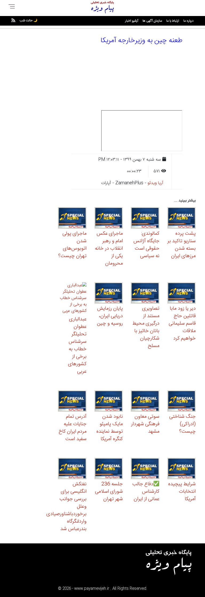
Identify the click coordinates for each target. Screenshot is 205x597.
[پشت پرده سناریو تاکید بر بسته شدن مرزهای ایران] (181, 218)
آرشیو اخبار (131, 20)
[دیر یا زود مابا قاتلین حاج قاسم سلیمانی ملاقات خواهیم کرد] (181, 293)
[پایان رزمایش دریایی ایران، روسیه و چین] (108, 293)
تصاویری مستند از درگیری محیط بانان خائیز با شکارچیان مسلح (145, 327)
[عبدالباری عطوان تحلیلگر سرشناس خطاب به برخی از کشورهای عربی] (72, 299)
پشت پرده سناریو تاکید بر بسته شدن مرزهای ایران (181, 245)
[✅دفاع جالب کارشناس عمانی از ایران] (145, 469)
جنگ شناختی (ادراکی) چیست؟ (182, 424)
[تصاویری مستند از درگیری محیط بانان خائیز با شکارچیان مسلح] (145, 293)
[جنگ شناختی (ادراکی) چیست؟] (181, 401)
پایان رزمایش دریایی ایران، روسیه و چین (110, 316)
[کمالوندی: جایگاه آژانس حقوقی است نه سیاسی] (145, 218)
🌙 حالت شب (28, 20)
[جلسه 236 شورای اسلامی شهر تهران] (108, 469)
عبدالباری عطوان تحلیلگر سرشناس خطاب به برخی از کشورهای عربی (77, 345)
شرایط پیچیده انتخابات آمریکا (182, 491)
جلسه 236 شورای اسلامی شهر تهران (109, 491)
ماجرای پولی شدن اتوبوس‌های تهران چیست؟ (72, 245)
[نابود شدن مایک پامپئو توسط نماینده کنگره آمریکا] (108, 401)
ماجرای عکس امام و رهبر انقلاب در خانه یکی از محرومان (109, 249)
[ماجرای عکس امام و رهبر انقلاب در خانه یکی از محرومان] (108, 218)
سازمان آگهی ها (152, 20)
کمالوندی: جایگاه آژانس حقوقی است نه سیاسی (146, 245)
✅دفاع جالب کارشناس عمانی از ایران (145, 491)
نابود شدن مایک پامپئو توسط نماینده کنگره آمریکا (109, 428)
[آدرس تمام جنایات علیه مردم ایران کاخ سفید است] (72, 401)
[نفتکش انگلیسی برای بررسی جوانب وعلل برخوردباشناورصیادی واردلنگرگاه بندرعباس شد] (72, 469)
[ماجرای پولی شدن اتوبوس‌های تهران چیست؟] (72, 218)
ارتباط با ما (172, 20)
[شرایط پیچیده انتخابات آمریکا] (181, 469)
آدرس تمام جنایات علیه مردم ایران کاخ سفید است (72, 428)
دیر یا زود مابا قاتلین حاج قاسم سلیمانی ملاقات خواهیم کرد (182, 324)
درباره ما (188, 20)
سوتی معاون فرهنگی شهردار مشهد (145, 424)
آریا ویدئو (155, 183)
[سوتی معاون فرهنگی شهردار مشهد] (145, 401)
